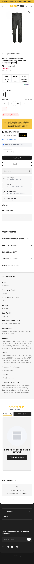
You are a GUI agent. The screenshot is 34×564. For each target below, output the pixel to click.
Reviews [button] (7, 414)
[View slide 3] (18, 499)
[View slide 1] (14, 499)
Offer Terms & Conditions (20, 126)
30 (4, 103)
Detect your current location (9, 139)
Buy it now (17, 164)
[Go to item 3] (18, 49)
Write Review (22, 414)
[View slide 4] (20, 499)
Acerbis (4, 54)
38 (4, 109)
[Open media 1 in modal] (29, 12)
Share (6, 205)
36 (24, 103)
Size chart (29, 99)
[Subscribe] (29, 539)
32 (11, 103)
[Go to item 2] (16, 49)
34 (18, 103)
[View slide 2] (16, 499)
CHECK (23, 135)
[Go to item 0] (14, 49)
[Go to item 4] (20, 49)
